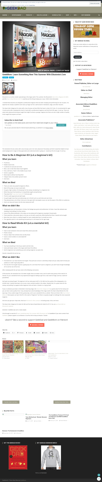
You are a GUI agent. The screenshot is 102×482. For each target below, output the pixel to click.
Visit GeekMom (85, 15)
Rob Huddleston (92, 153)
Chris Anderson (86, 142)
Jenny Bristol (86, 109)
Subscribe (77, 57)
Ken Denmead (86, 86)
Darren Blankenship (86, 149)
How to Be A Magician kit (43, 289)
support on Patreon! (91, 165)
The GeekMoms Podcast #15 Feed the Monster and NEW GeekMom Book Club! (59, 416)
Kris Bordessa (18, 433)
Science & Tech (56, 15)
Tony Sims (83, 159)
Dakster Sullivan (91, 159)
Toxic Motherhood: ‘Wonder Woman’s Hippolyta (36, 417)
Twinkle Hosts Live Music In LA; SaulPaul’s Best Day (11, 402)
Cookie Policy (32, 5)
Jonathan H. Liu (78, 116)
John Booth (95, 149)
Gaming (4, 15)
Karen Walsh (38, 421)
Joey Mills (89, 155)
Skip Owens (84, 157)
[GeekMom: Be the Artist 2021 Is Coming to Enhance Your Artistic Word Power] (36, 346)
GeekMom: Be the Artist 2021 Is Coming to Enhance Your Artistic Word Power (35, 354)
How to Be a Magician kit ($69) (60, 97)
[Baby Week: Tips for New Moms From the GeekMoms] (59, 346)
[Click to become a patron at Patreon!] (36, 325)
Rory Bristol (85, 151)
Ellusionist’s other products (33, 300)
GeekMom (5, 77)
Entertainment (16, 15)
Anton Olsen (77, 157)
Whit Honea (84, 153)
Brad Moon (95, 155)
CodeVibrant (23, 480)
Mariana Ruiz (91, 157)
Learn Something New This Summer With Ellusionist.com (32, 313)
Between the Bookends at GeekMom (13, 431)
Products (29, 15)
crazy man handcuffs (18, 194)
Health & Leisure (42, 15)
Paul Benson (77, 149)
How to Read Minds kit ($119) (14, 99)
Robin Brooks (92, 151)
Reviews (11, 77)
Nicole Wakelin (63, 420)
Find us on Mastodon (41, 473)
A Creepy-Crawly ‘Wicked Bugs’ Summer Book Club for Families (12, 354)
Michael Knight (82, 155)
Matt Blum (86, 93)
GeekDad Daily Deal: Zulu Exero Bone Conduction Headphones (63, 402)
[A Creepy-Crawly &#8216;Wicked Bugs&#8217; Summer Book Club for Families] (13, 346)
